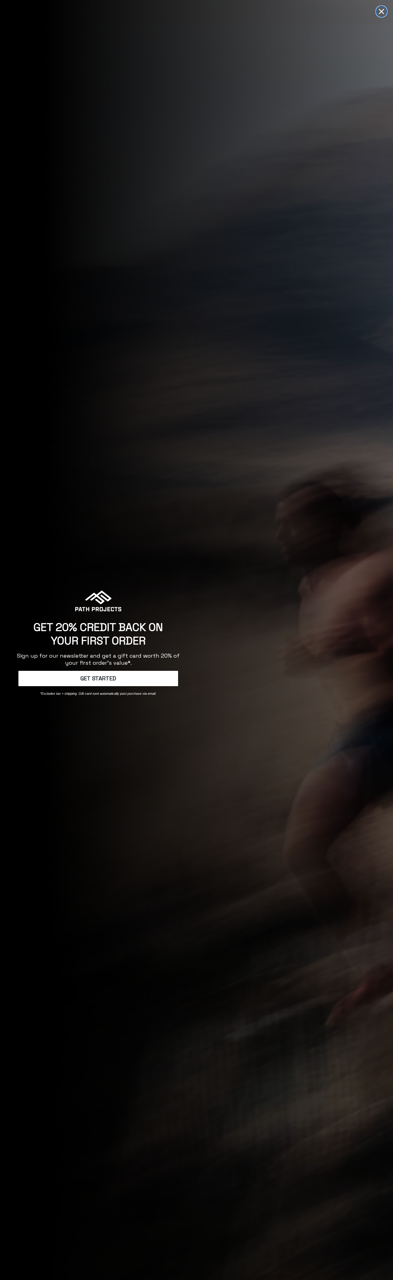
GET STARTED (98, 678)
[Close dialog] (381, 11)
